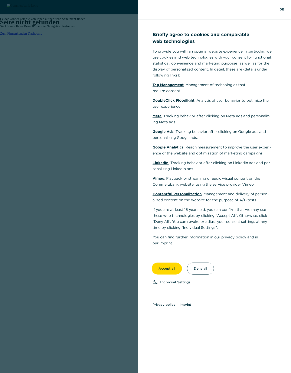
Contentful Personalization (177, 194)
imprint (166, 243)
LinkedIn (161, 162)
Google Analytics (168, 147)
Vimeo (158, 178)
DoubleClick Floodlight (173, 100)
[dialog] (145, 186)
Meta (157, 116)
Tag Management (168, 84)
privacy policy (233, 237)
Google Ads (163, 131)
